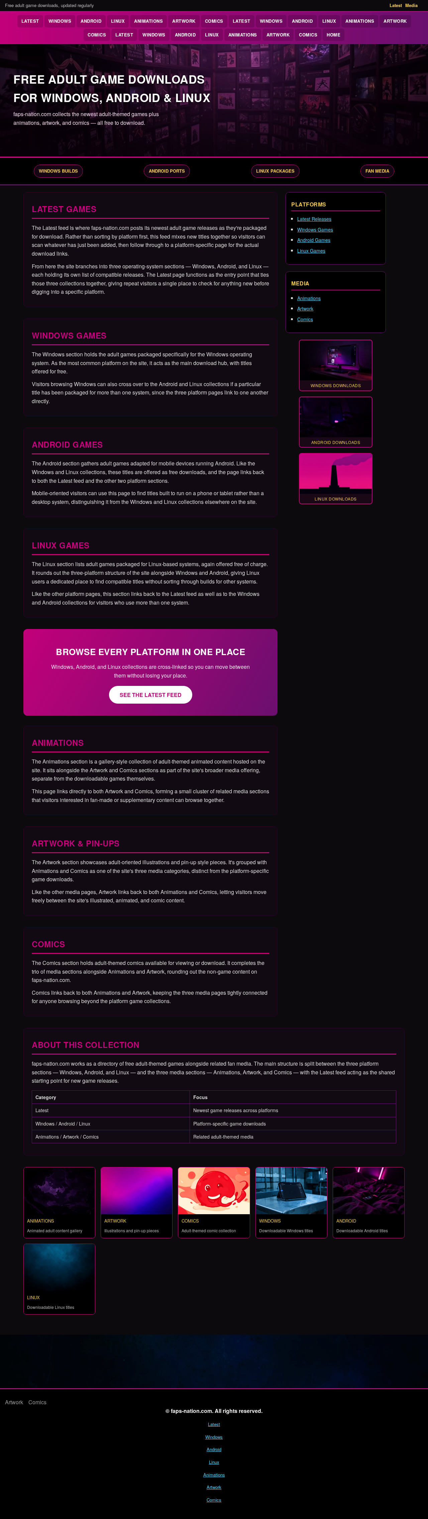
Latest (396, 5)
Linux (118, 21)
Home (333, 34)
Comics (214, 21)
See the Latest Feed (151, 695)
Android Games (313, 240)
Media (411, 5)
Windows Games (315, 229)
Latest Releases (314, 218)
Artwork (184, 21)
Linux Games (311, 250)
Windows (60, 21)
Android (91, 21)
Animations (148, 21)
